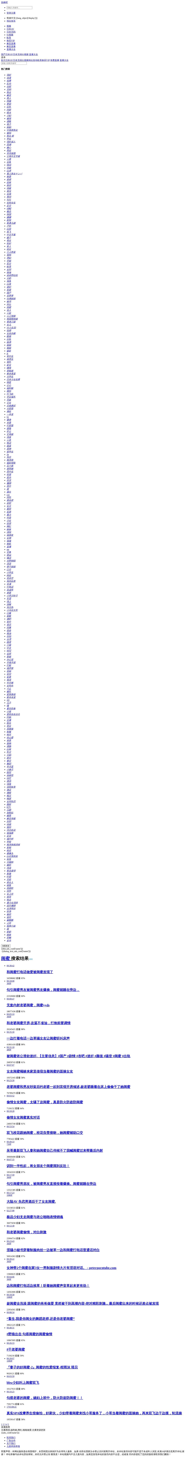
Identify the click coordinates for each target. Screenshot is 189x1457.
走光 (9, 940)
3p (8, 454)
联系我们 (11, 1437)
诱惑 (9, 781)
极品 (9, 211)
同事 (9, 627)
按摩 (9, 81)
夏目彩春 (11, 708)
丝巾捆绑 (11, 905)
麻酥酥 (10, 920)
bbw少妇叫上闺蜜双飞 (23, 1382)
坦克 (9, 480)
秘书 (9, 301)
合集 (9, 162)
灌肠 (9, 746)
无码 (9, 89)
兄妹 (9, 400)
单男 (9, 740)
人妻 (9, 159)
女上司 (10, 894)
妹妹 (9, 529)
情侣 (9, 165)
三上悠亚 (11, 252)
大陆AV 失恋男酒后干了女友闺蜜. (31, 1201)
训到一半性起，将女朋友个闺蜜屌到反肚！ (38, 1166)
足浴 (9, 836)
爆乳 (9, 691)
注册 (13, 13)
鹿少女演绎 (12, 903)
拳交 (9, 761)
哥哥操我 (11, 153)
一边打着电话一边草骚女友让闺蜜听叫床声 (38, 1038)
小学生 (10, 572)
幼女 (9, 249)
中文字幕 (11, 234)
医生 (9, 723)
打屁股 (10, 425)
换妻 (9, 176)
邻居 (9, 474)
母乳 (9, 362)
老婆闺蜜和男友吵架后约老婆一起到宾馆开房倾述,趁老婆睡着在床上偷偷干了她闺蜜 (68, 1087)
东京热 (10, 607)
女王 (9, 506)
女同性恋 (11, 801)
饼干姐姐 (11, 566)
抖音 (9, 517)
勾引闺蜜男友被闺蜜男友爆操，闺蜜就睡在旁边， (43, 990)
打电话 (10, 587)
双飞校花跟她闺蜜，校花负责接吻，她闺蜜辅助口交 (45, 1132)
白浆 (9, 284)
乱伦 (9, 83)
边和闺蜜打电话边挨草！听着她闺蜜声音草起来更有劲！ (48, 1285)
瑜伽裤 (10, 833)
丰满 (9, 584)
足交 (9, 205)
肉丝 (9, 575)
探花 (9, 185)
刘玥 (9, 821)
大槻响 (10, 862)
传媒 (9, 188)
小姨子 (10, 769)
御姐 (9, 348)
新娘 (9, 656)
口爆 (9, 613)
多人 (9, 246)
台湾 (9, 639)
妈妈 (9, 127)
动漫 (9, 78)
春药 (9, 914)
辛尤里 (10, 766)
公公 (9, 385)
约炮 (9, 717)
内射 (9, 110)
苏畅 (9, 937)
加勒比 (10, 812)
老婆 (9, 593)
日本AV (10, 29)
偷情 (9, 118)
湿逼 (9, 437)
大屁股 (10, 408)
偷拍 (9, 133)
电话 (9, 443)
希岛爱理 (11, 871)
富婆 (9, 677)
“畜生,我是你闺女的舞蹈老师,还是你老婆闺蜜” (41, 1318)
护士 (9, 431)
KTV (9, 807)
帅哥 (9, 897)
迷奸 (9, 287)
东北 (9, 457)
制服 (9, 732)
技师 (9, 330)
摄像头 (10, 853)
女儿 (9, 325)
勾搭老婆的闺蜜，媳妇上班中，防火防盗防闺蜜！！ (45, 1398)
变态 (9, 625)
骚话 (9, 558)
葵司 (9, 917)
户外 (9, 226)
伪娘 (9, 168)
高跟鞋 (10, 888)
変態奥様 (11, 694)
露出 (9, 492)
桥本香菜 (11, 373)
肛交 (9, 264)
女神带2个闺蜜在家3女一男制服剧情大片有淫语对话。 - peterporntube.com (61, 1268)
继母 (9, 368)
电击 (9, 900)
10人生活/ (11, 327)
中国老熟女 (12, 130)
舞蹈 (9, 764)
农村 (9, 503)
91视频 (10, 35)
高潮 (9, 144)
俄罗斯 (10, 668)
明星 (9, 382)
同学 (9, 891)
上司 (9, 923)
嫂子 (9, 237)
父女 (9, 403)
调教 (9, 121)
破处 (9, 351)
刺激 (9, 873)
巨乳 (9, 107)
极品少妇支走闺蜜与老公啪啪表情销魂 (35, 1217)
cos (8, 495)
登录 (9, 13)
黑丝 (9, 150)
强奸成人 (11, 142)
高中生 (10, 471)
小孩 (9, 711)
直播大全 (11, 49)
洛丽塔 (10, 775)
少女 (9, 520)
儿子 (9, 703)
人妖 (9, 313)
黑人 (9, 98)
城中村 (10, 839)
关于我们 (11, 1443)
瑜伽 (9, 272)
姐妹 (9, 934)
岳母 (9, 194)
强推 (9, 784)
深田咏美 (11, 787)
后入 (9, 310)
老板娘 (10, 371)
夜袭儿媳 (11, 223)
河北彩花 (11, 830)
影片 (3, 60)
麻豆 (9, 95)
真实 (9, 191)
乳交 (9, 752)
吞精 (9, 671)
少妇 (9, 115)
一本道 (10, 414)
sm (8, 549)
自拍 (9, 636)
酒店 (9, 790)
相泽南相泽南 (13, 844)
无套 (9, 879)
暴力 (9, 515)
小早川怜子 (12, 595)
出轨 (9, 339)
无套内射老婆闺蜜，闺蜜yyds (28, 1005)
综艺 (9, 778)
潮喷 (9, 793)
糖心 (9, 147)
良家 (9, 290)
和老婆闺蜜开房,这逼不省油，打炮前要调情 (39, 1023)
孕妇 (9, 258)
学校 (9, 842)
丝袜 (9, 182)
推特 (9, 827)
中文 (9, 648)
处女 (9, 365)
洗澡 (9, 868)
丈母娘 (10, 434)
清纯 (9, 532)
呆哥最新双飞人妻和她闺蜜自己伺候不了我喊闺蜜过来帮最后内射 (55, 1150)
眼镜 (9, 336)
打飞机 (10, 394)
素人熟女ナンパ (14, 173)
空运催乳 (11, 397)
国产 (3, 54)
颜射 (9, 804)
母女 (9, 240)
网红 (9, 526)
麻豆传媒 (11, 818)
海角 (9, 281)
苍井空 (10, 578)
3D (8, 700)
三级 (9, 645)
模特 (9, 391)
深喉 (9, 604)
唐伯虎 (10, 500)
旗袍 (9, 743)
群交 (9, 758)
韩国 (9, 214)
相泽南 (10, 460)
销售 (9, 885)
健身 (9, 420)
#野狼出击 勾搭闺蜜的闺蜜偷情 (29, 1334)
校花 (9, 850)
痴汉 (9, 795)
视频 (9, 26)
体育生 (10, 359)
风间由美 (11, 581)
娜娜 (9, 217)
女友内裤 (11, 333)
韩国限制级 (12, 319)
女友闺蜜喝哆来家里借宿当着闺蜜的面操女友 (40, 1071)
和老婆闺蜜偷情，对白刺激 (26, 1232)
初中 (9, 622)
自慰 (9, 86)
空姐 (9, 261)
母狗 (9, 255)
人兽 (9, 440)
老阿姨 (10, 469)
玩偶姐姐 (11, 298)
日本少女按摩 (13, 379)
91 (8, 417)
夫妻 (9, 422)
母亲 (9, 680)
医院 (9, 772)
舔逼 (9, 446)
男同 (9, 197)
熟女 (9, 92)
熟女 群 (10, 136)
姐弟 (9, 342)
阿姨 (9, 101)
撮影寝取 (11, 463)
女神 (9, 538)
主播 (9, 720)
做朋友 (10, 535)
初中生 (10, 356)
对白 (9, 304)
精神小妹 (11, 926)
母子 (9, 124)
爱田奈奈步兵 (13, 714)
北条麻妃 (11, 405)
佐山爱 (10, 737)
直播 (9, 547)
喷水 (9, 112)
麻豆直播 (11, 43)
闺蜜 (9, 307)
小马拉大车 (12, 610)
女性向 (10, 686)
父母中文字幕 (13, 156)
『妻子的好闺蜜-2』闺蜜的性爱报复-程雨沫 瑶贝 (42, 1367)
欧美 (9, 38)
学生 (9, 139)
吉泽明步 (11, 908)
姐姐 (9, 345)
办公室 (10, 659)
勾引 (9, 200)
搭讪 (9, 555)
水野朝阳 (11, 561)
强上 (9, 601)
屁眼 (9, 616)
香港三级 (11, 322)
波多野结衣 (12, 275)
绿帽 (9, 208)
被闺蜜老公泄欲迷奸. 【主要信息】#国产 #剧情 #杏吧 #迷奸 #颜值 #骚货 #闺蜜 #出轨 (68, 1056)
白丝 (9, 229)
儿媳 (9, 810)
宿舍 (9, 630)
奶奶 (9, 932)
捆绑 (9, 483)
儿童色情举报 (13, 1446)
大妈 (9, 755)
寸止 (9, 688)
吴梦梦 (10, 295)
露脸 (9, 428)
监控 (9, 674)
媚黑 (9, 815)
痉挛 (9, 523)
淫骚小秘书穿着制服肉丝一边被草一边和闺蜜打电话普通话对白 (53, 1250)
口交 (9, 569)
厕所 (9, 509)
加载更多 (5, 946)
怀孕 (9, 911)
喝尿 (9, 798)
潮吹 (9, 411)
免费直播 (54, 60)
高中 (9, 486)
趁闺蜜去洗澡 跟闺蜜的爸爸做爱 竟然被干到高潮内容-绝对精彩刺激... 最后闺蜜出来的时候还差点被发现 (83, 1303)
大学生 (10, 376)
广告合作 (11, 1440)
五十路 (10, 466)
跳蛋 (9, 642)
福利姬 (10, 388)
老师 (9, 179)
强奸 (9, 75)
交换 (9, 552)
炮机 (9, 544)
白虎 (9, 171)
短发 (9, 859)
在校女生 (11, 203)
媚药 (9, 865)
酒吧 (9, 619)
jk (7, 353)
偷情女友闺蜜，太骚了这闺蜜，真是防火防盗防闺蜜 (45, 1102)
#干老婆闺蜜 (16, 1349)
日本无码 (11, 32)
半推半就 (11, 662)
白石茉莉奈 (12, 856)
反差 (9, 512)
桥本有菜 (11, 697)
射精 (9, 847)
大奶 (9, 278)
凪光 (9, 477)
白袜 (9, 749)
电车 (9, 734)
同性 (9, 497)
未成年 (10, 590)
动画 (9, 824)
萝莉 (9, 104)
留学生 (10, 451)
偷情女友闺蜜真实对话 (23, 1117)
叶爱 (9, 876)
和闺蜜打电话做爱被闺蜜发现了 (30, 972)
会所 (9, 654)
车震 (9, 598)
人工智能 (11, 316)
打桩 (9, 665)
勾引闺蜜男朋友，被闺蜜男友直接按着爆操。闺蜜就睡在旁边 (51, 1183)
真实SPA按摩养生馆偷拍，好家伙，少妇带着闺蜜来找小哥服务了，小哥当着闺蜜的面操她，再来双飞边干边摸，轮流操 (94, 1413)
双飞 (9, 232)
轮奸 (9, 243)
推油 (9, 633)
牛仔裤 (10, 683)
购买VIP (11, 40)
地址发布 (11, 21)
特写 (9, 651)
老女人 (10, 882)
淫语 (9, 564)
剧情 (9, 220)
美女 (9, 726)
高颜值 (10, 729)
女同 (9, 269)
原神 (9, 449)
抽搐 (9, 541)
